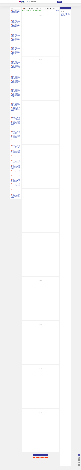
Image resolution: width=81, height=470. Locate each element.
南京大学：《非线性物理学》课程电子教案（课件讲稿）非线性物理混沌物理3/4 (65, 14)
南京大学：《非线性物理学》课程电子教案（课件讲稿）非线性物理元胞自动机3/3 (15, 99)
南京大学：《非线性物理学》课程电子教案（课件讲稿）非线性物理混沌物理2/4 (15, 11)
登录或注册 (68, 4)
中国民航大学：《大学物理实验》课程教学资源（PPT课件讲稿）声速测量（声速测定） (15, 127)
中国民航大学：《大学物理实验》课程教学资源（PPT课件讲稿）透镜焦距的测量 (15, 180)
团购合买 (57, 10)
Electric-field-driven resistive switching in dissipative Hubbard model (15, 113)
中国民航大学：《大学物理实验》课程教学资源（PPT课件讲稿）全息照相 (15, 156)
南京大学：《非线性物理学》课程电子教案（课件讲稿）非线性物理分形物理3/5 (15, 85)
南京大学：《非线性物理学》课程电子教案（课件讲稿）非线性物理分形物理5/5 (15, 77)
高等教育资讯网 (16, 4)
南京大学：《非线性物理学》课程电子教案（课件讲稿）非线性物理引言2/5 (15, 48)
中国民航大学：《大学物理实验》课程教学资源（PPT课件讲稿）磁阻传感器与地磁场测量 (15, 176)
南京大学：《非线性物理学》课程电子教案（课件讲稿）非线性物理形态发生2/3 (15, 25)
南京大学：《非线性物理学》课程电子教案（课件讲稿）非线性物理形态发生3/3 (15, 21)
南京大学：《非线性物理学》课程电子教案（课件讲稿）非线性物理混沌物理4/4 (15, 104)
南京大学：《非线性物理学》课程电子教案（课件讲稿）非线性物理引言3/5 (15, 44)
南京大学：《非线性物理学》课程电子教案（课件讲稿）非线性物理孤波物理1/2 (15, 62)
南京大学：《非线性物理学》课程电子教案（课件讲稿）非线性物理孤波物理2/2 (15, 58)
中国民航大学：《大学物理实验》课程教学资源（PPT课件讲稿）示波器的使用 (15, 132)
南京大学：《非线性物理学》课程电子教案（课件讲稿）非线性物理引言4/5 (15, 39)
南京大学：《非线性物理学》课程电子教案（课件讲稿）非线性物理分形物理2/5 (15, 90)
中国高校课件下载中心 (22, 4)
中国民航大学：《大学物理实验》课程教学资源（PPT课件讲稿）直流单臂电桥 (15, 136)
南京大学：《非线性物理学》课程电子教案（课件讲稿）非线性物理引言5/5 (15, 35)
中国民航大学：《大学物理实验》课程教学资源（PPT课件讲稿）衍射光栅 (15, 171)
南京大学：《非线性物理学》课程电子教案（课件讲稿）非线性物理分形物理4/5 (15, 81)
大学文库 (27, 4)
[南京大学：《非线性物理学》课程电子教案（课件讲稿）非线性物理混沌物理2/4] (79, 460)
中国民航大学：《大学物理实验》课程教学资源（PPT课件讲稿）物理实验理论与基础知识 (15, 118)
